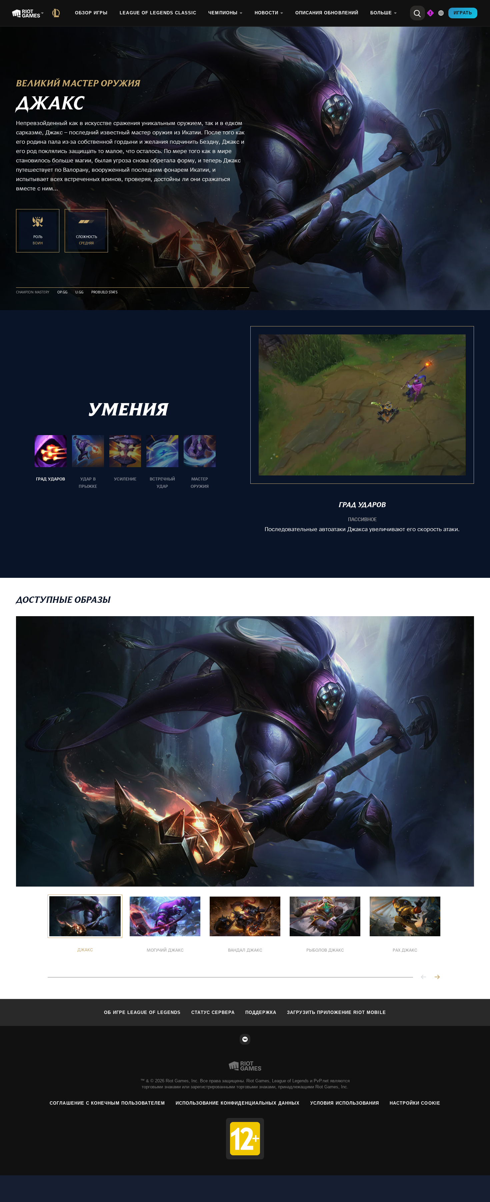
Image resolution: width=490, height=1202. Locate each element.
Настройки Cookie (415, 1103)
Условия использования (344, 1103)
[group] (125, 462)
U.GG (79, 292)
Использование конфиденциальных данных (238, 1103)
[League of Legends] (57, 13)
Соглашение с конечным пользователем (107, 1103)
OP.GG (62, 292)
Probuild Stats (104, 292)
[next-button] (437, 977)
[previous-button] (423, 977)
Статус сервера (213, 1012)
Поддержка (260, 1012)
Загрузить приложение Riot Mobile (336, 1012)
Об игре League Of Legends (142, 1012)
